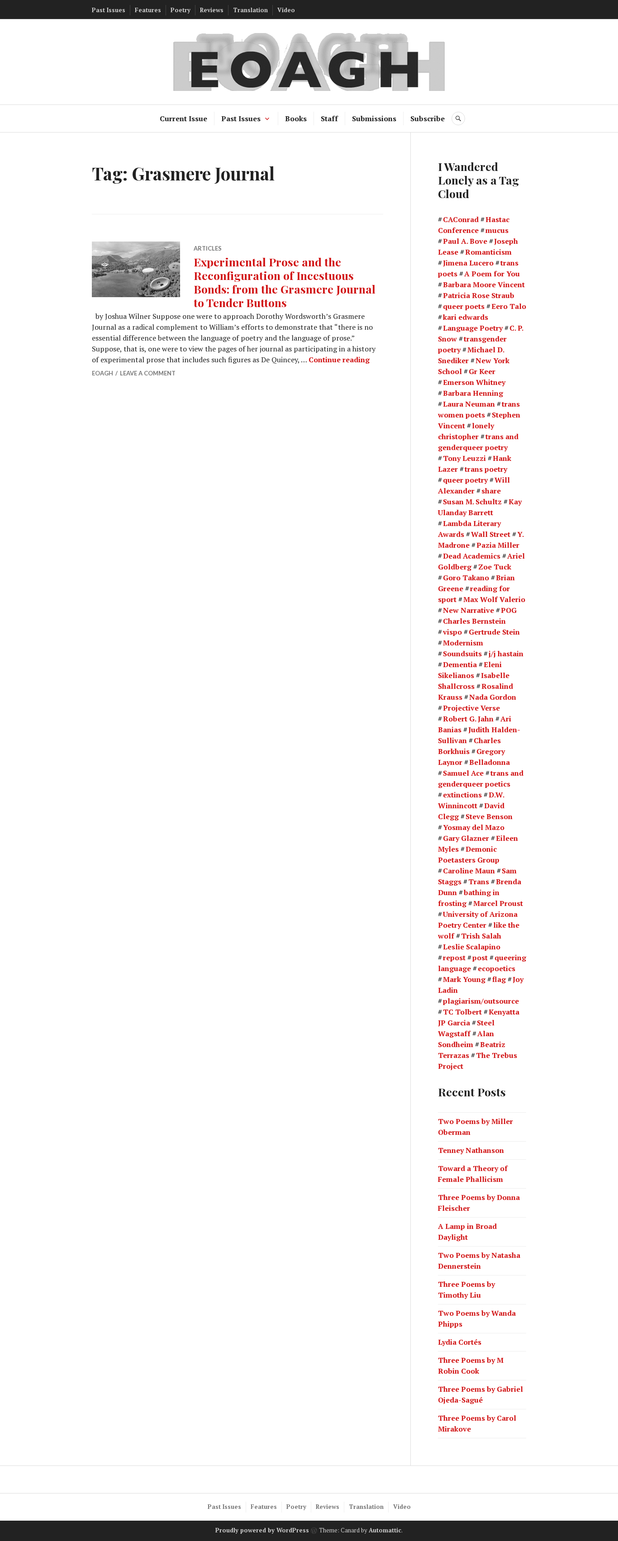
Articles (208, 248)
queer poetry (465, 480)
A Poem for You (492, 274)
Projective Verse (471, 708)
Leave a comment (148, 373)
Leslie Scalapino (471, 947)
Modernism (463, 643)
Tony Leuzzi (464, 458)
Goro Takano (466, 578)
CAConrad (461, 219)
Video (286, 10)
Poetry (180, 10)
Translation (250, 10)
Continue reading (339, 360)
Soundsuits (462, 654)
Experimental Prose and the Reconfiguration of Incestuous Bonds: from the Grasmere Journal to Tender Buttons (285, 282)
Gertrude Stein (494, 632)
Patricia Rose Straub (478, 295)
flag (499, 979)
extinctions (462, 795)
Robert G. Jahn (468, 719)
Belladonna (489, 762)
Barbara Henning (473, 393)
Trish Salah (481, 936)
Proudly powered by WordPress (262, 1530)
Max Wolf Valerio (494, 599)
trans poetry (486, 469)
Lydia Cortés (459, 1342)
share (491, 491)
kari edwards (465, 317)
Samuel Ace (463, 773)
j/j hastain (506, 654)
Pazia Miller (497, 545)
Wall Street (490, 534)
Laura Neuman (469, 404)
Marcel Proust (498, 903)
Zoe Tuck (494, 567)
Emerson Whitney (474, 382)
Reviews (211, 10)
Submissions (374, 118)
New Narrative (468, 610)
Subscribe (427, 118)
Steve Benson (489, 816)
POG (509, 610)
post (480, 958)
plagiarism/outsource (481, 1001)
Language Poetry (473, 328)
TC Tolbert (462, 1012)
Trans (478, 882)
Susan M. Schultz (472, 502)
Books (296, 118)
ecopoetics (496, 968)
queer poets (464, 306)
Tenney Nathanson (471, 1150)
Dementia (460, 664)
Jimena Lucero (468, 263)
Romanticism (488, 252)
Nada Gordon (492, 697)
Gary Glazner (466, 838)
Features (148, 10)
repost (454, 958)
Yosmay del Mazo (473, 827)
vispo (452, 632)
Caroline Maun (469, 871)
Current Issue (183, 118)
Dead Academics (471, 556)
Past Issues (108, 10)
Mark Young (464, 979)
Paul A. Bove (465, 241)
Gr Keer (482, 371)
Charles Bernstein (474, 621)
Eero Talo (508, 306)
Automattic (385, 1530)
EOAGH (102, 373)
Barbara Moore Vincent (484, 284)
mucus (497, 230)
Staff (329, 118)
